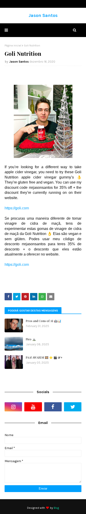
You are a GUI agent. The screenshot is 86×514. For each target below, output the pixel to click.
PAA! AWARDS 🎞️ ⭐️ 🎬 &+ (44, 357)
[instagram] (13, 406)
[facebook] (53, 406)
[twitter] (72, 406)
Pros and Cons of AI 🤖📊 (43, 321)
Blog (56, 507)
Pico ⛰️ (31, 339)
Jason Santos (43, 15)
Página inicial (13, 45)
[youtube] (33, 406)
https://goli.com (17, 208)
